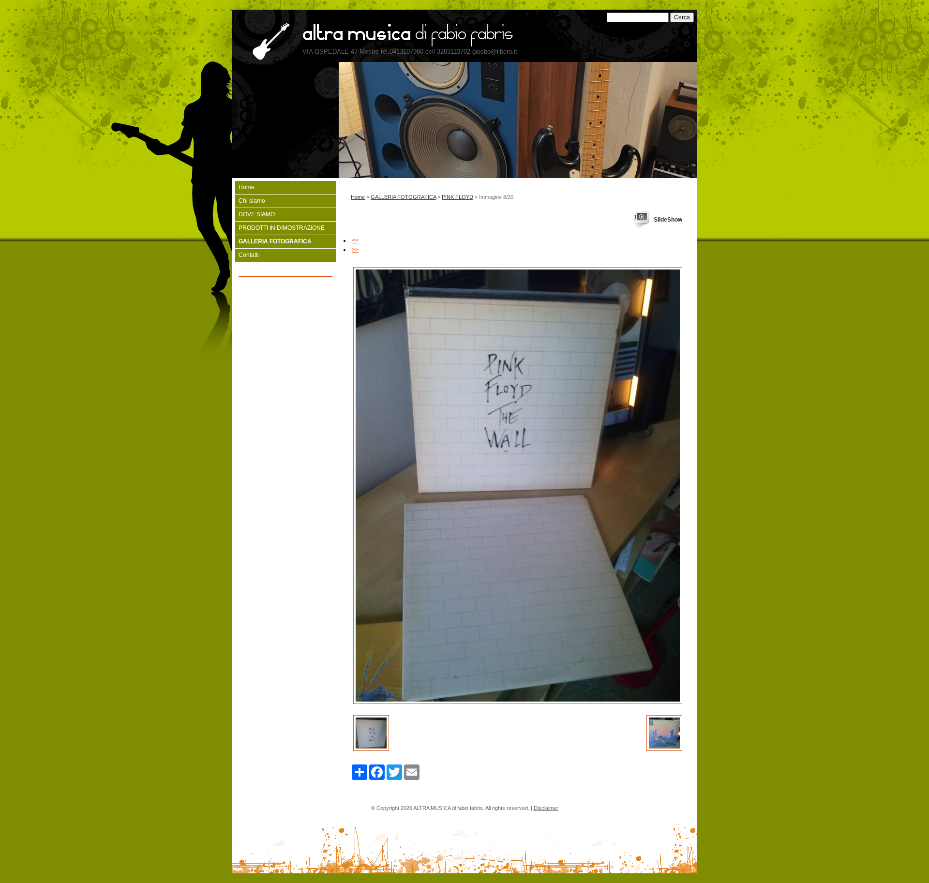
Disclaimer (546, 808)
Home (358, 197)
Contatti (249, 255)
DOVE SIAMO (257, 214)
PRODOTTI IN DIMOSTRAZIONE (282, 227)
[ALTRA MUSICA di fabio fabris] (267, 42)
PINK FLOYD (457, 197)
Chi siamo (252, 200)
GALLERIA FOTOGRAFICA (403, 197)
